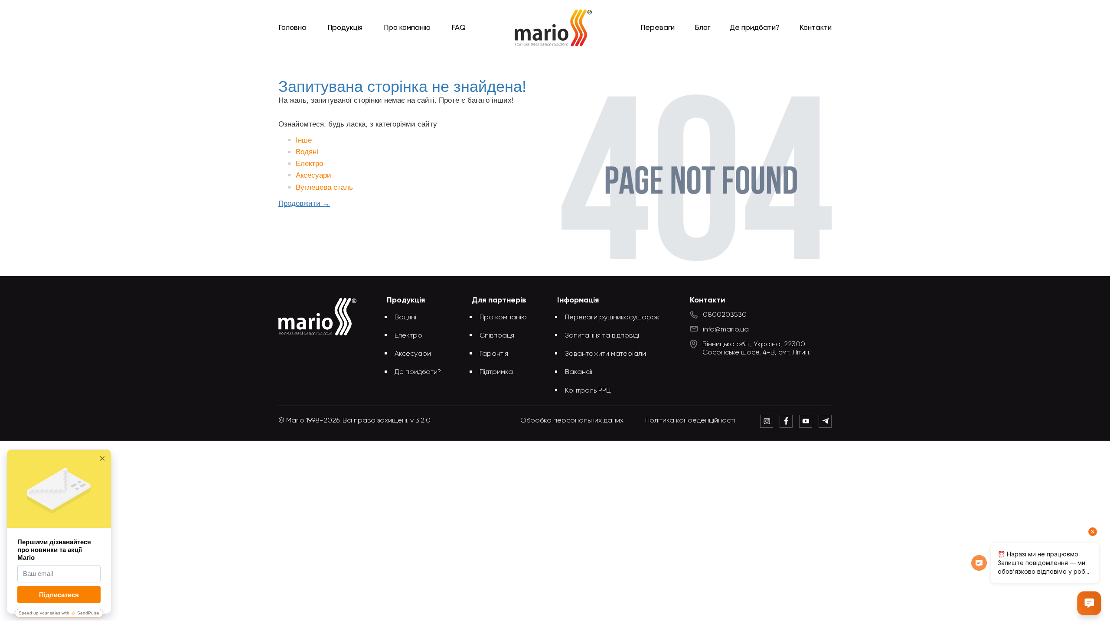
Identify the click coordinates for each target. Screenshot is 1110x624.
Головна (292, 28)
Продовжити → (304, 203)
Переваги (657, 28)
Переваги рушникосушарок (612, 317)
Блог (702, 28)
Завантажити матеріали (605, 354)
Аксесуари (313, 175)
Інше (304, 140)
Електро (309, 163)
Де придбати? (755, 28)
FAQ (458, 28)
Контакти (816, 28)
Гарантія (494, 354)
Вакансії (578, 372)
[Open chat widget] (1089, 603)
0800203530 (725, 315)
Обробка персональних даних (572, 420)
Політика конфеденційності (690, 420)
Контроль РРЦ (588, 390)
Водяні (307, 152)
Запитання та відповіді (602, 335)
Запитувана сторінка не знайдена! (569, 61)
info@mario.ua (726, 329)
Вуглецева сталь (324, 187)
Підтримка (496, 372)
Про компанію (407, 28)
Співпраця (497, 335)
